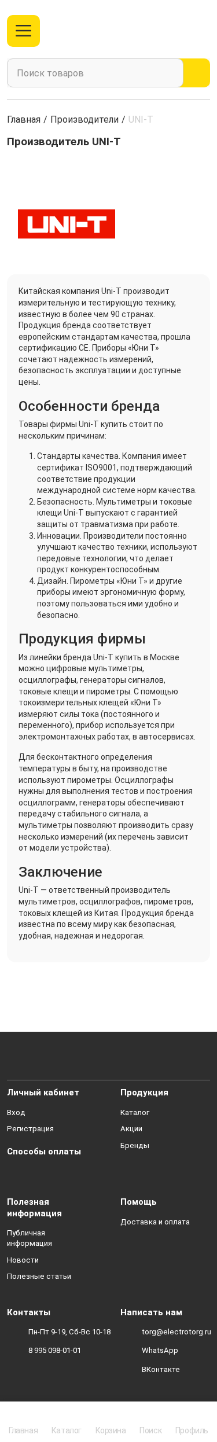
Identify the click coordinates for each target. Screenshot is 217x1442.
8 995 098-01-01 (54, 1350)
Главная (24, 119)
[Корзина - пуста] (203, 31)
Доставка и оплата (155, 1221)
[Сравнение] (159, 31)
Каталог (134, 1112)
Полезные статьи (39, 1276)
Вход (16, 1112)
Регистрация (30, 1128)
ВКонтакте (161, 1369)
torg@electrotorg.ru (176, 1331)
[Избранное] (178, 31)
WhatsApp (160, 1350)
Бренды (134, 1145)
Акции (131, 1128)
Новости (23, 1260)
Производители (84, 119)
